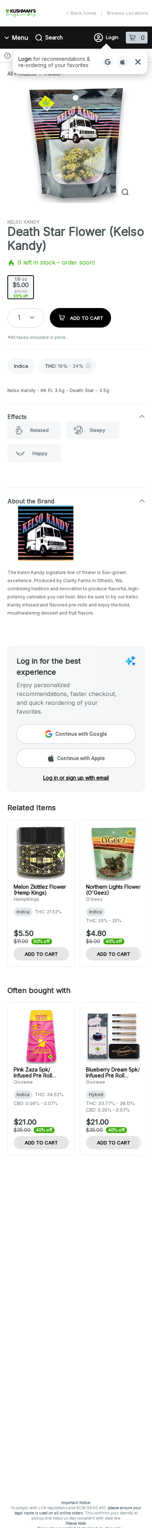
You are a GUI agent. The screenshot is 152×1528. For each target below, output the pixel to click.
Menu (20, 37)
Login (112, 37)
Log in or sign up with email (76, 778)
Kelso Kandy (23, 222)
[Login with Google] (108, 62)
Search (54, 37)
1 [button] (19, 317)
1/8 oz (21, 287)
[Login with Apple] (122, 62)
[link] (21, 366)
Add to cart (41, 954)
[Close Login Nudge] (138, 62)
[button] (80, 62)
